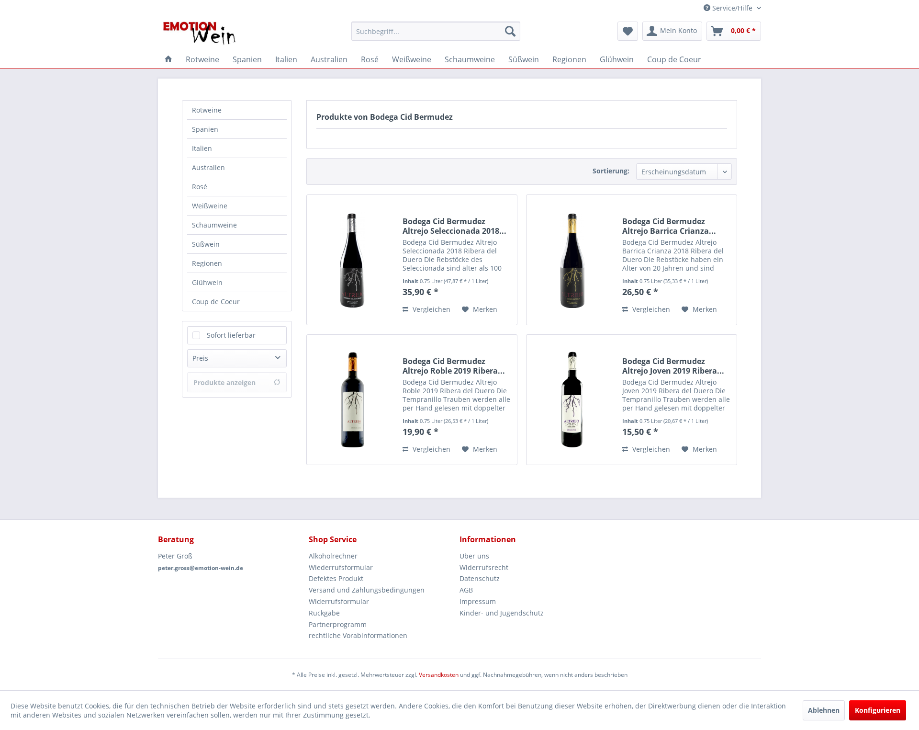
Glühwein (207, 282)
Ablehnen (824, 710)
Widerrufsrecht (484, 567)
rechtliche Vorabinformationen (358, 635)
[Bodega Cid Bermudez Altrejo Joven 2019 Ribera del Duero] (572, 399)
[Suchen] (510, 31)
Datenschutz (480, 578)
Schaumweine (214, 224)
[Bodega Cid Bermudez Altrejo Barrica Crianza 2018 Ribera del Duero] (572, 260)
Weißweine (209, 205)
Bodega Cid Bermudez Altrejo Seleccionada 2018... (454, 226)
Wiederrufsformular (341, 567)
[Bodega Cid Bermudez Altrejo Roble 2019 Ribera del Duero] (352, 399)
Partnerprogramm (338, 624)
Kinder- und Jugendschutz (502, 612)
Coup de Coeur (216, 301)
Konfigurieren (877, 710)
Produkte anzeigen (224, 382)
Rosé (199, 186)
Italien (202, 148)
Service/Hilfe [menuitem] (732, 7)
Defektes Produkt (336, 578)
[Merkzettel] (627, 31)
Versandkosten (439, 675)
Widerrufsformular (339, 601)
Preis (200, 358)
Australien (208, 167)
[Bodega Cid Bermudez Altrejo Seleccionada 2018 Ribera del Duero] (352, 260)
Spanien (205, 129)
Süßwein (206, 244)
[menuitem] (435, 31)
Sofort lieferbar (231, 335)
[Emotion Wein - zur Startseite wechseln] (199, 34)
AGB (466, 589)
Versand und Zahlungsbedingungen (367, 589)
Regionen (207, 263)
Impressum (478, 601)
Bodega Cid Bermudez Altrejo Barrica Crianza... (669, 226)
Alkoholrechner (333, 555)
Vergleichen (430, 309)
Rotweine (207, 109)
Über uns (474, 555)
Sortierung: (611, 170)
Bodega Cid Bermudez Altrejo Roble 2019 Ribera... (454, 366)
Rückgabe (324, 612)
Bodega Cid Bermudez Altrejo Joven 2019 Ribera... (673, 366)
